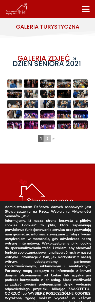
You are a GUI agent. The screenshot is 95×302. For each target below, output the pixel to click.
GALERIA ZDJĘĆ (43, 58)
